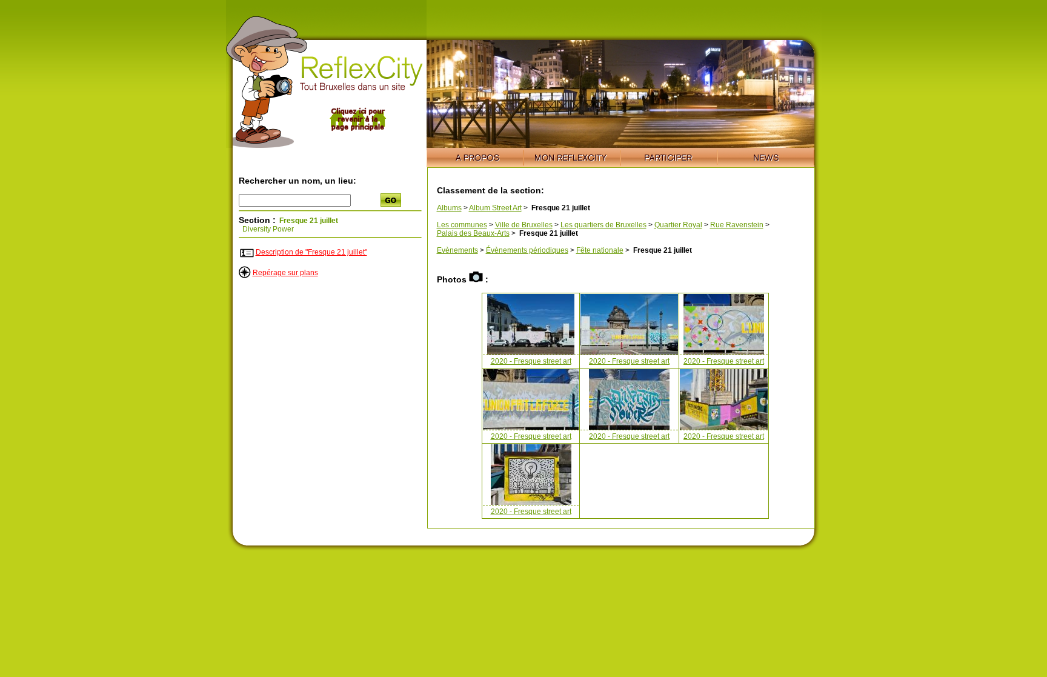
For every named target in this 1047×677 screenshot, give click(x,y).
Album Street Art (495, 208)
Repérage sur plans (285, 272)
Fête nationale (599, 250)
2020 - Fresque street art (531, 361)
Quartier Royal (678, 225)
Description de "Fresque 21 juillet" (311, 252)
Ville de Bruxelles (524, 225)
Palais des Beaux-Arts (473, 233)
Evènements (457, 250)
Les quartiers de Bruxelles (603, 225)
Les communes (462, 225)
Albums (449, 208)
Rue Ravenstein (736, 225)
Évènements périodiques (527, 250)
